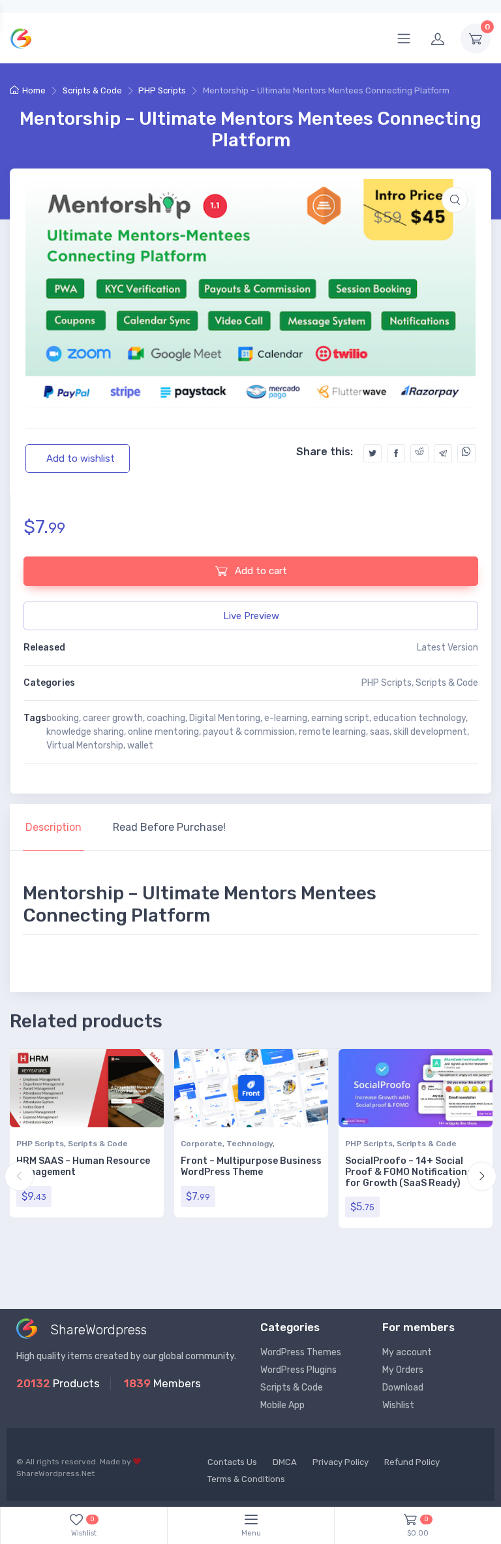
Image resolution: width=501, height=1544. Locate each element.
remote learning (332, 731)
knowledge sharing (85, 731)
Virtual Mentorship (84, 745)
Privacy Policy (340, 1462)
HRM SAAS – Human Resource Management (83, 1166)
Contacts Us (232, 1462)
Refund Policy (412, 1462)
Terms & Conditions (246, 1479)
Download (402, 1387)
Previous (19, 1176)
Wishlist (398, 1405)
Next (481, 1176)
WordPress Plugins (298, 1369)
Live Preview (251, 616)
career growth (113, 718)
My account (407, 1352)
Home (34, 90)
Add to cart (259, 571)
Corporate (201, 1143)
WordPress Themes (300, 1352)
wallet (140, 745)
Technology (249, 1143)
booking (62, 718)
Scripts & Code (92, 90)
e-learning (285, 718)
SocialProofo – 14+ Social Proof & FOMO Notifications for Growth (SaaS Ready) (408, 1172)
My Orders (402, 1369)
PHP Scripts (162, 90)
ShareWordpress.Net (55, 1473)
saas (379, 731)
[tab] (53, 827)
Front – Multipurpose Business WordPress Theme (251, 1166)
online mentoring (163, 731)
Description (53, 827)
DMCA (285, 1462)
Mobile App (282, 1405)
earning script (340, 718)
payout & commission (249, 731)
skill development (430, 731)
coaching (166, 718)
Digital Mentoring (224, 718)
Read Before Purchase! (169, 827)
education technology (419, 718)
